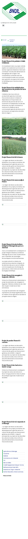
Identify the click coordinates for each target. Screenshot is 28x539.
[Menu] (3, 25)
